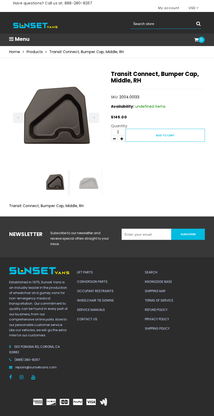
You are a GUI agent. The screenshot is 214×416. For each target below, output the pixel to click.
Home (14, 51)
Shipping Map (155, 291)
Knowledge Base (158, 281)
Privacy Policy (157, 319)
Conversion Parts (92, 281)
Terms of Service (159, 300)
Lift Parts (85, 272)
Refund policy (156, 310)
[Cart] (196, 40)
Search (151, 272)
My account (168, 8)
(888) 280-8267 (27, 359)
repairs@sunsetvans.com (36, 367)
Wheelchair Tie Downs (95, 300)
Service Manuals (91, 310)
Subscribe (188, 234)
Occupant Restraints (95, 291)
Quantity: (119, 126)
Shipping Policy (157, 328)
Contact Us (87, 319)
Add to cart (165, 135)
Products (35, 51)
